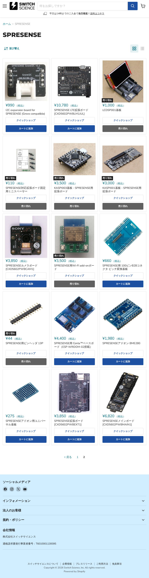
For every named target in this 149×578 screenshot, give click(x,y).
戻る (69, 457)
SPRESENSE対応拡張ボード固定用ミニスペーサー (26, 189)
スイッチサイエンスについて (43, 564)
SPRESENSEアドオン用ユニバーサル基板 (26, 422)
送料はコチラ (97, 13)
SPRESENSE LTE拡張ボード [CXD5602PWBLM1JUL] (71, 111)
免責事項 (117, 564)
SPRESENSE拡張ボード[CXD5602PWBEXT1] (68, 422)
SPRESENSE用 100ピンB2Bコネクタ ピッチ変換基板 (122, 267)
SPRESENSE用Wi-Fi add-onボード (74, 267)
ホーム (7, 24)
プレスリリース (84, 564)
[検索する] (133, 6)
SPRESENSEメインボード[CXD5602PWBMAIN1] (118, 422)
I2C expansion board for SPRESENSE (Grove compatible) (25, 111)
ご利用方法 (102, 564)
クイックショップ (26, 120)
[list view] (142, 48)
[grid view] (134, 48)
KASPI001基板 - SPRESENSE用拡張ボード (121, 189)
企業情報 (67, 564)
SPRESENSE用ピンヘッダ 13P (24, 343)
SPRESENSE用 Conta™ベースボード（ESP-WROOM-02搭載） (74, 345)
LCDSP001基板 (111, 110)
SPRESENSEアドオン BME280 (121, 343)
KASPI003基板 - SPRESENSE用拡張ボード (73, 189)
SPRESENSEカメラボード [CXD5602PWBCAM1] (21, 267)
